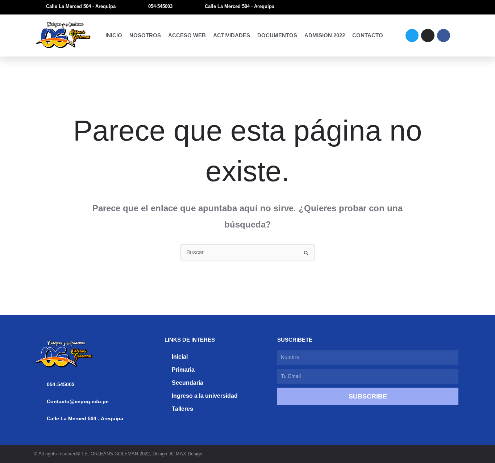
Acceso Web (187, 35)
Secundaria (187, 383)
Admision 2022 (324, 35)
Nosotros (145, 35)
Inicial (180, 357)
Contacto (367, 35)
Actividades (231, 35)
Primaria (183, 370)
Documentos (277, 35)
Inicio (113, 35)
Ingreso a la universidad (205, 396)
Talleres (182, 409)
